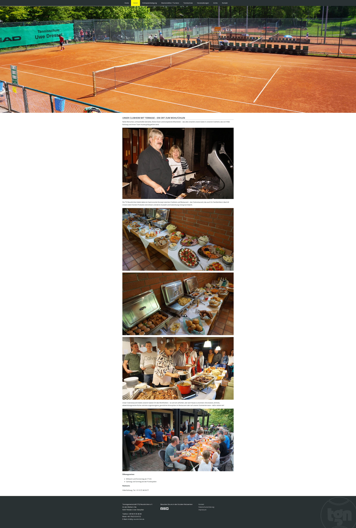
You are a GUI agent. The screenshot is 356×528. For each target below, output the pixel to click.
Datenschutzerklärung (206, 507)
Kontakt (201, 504)
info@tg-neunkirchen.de (135, 519)
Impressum (202, 510)
